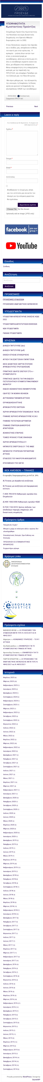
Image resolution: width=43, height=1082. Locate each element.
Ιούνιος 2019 (8, 852)
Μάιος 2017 (7, 945)
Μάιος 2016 (7, 992)
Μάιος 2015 (7, 1038)
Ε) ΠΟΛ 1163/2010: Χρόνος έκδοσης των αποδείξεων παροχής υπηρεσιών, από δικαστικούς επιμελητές (19, 509)
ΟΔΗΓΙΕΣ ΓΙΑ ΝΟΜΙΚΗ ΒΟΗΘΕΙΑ (15, 393)
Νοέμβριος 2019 (9, 844)
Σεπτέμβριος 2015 (10, 1023)
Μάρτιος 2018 (8, 906)
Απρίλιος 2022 (8, 740)
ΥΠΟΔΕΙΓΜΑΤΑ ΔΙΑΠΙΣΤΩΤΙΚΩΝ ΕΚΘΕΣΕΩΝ (20, 324)
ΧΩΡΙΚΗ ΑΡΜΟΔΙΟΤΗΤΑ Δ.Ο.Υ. (15, 442)
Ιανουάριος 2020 (9, 836)
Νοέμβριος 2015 (9, 1015)
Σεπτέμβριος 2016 (10, 976)
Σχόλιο (9, 129)
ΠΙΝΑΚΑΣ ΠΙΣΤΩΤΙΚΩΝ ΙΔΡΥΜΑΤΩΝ (17, 421)
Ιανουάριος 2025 (9, 689)
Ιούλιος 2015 (8, 1030)
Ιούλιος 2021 (8, 771)
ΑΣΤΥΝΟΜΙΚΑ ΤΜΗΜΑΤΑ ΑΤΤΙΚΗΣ (16, 398)
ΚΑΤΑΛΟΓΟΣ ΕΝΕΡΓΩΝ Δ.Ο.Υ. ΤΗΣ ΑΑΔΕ (18, 446)
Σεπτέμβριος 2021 (10, 767)
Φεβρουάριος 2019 (10, 867)
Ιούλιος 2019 (8, 848)
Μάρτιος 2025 (8, 681)
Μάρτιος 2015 (8, 1046)
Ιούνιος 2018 (8, 895)
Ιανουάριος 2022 (9, 751)
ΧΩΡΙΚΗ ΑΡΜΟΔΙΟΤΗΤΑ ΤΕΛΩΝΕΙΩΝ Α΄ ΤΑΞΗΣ (21, 412)
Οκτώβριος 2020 (9, 805)
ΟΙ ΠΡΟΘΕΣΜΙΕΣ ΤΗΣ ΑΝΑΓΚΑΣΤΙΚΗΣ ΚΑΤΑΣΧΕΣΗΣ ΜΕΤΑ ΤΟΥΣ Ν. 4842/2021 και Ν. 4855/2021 (20, 661)
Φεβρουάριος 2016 (10, 1003)
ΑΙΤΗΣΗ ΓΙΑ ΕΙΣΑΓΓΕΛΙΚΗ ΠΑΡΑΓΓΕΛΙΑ (18, 359)
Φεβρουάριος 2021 (10, 790)
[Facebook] (21, 229)
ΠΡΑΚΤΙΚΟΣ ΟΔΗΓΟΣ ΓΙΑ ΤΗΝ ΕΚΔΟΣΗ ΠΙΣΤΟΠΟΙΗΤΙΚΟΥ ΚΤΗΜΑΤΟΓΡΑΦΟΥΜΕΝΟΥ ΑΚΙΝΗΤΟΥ (20, 381)
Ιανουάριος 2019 (9, 871)
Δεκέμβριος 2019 (10, 840)
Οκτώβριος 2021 (9, 763)
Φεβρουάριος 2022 (10, 747)
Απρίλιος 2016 (8, 995)
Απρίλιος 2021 (8, 782)
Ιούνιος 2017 (8, 941)
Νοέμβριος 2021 (9, 759)
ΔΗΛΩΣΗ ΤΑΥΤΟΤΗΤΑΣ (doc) (14, 346)
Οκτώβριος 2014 (9, 1065)
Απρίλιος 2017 (8, 949)
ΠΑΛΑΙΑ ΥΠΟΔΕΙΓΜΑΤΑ (12, 333)
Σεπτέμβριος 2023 (10, 705)
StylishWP (36, 1080)
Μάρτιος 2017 (8, 953)
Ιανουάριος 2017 (9, 961)
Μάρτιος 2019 (8, 864)
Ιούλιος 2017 (8, 937)
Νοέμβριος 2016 (9, 968)
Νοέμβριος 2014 (9, 1061)
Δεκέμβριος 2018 (10, 875)
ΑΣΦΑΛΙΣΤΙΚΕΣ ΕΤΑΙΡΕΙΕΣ (13, 433)
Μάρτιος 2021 (8, 786)
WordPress (27, 1077)
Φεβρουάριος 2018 (10, 910)
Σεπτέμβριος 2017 (10, 929)
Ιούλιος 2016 (8, 984)
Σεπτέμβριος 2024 (10, 697)
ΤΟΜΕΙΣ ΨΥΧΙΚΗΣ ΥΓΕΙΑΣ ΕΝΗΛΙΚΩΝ (17, 437)
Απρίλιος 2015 (8, 1042)
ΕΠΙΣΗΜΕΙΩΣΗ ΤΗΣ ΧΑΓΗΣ (13, 463)
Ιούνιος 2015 (8, 1034)
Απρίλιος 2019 (8, 860)
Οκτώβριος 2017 (9, 926)
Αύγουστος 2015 (9, 1026)
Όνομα (9, 159)
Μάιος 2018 (7, 899)
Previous (9, 106)
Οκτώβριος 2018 (9, 883)
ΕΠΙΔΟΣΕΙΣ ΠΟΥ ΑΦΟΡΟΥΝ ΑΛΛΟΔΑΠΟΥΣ (19, 458)
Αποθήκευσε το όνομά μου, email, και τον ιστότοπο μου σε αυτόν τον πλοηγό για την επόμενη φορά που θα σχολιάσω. (21, 194)
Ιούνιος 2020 (8, 817)
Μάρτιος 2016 (8, 999)
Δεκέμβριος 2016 (10, 964)
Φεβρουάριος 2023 (10, 712)
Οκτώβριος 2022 (9, 716)
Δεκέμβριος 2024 (10, 693)
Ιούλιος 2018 (8, 891)
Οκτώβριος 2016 (9, 972)
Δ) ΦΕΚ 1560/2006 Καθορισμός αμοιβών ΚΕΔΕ (21, 502)
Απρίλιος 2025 (8, 677)
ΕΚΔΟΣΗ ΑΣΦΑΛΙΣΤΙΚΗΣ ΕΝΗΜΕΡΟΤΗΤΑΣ (19, 389)
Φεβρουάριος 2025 (10, 685)
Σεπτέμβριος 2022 (10, 720)
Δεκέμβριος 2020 (10, 798)
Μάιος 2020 (7, 821)
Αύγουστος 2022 (9, 724)
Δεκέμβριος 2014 (10, 1058)
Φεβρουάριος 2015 (10, 1050)
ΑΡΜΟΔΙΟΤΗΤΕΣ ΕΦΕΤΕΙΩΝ (14, 407)
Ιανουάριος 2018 (9, 914)
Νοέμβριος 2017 (9, 922)
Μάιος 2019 (7, 856)
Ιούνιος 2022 (8, 732)
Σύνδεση (6, 266)
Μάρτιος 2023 (8, 709)
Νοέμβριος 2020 (9, 802)
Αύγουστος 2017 (9, 933)
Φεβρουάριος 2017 (10, 957)
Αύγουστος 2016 (9, 980)
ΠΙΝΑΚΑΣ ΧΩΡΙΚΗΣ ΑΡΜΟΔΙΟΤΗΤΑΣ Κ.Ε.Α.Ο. (20, 416)
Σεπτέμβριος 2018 (10, 887)
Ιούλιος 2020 (8, 813)
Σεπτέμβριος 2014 (10, 1069)
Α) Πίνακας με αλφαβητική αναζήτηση (18, 481)
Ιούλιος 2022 (8, 728)
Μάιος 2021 (7, 778)
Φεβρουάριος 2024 (10, 701)
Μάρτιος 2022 (8, 743)
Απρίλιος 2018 (8, 902)
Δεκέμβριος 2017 (10, 918)
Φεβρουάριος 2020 (10, 833)
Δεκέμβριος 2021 (10, 755)
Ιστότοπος (10, 177)
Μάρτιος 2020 (8, 829)
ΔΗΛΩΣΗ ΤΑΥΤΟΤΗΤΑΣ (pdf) (14, 350)
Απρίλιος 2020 (8, 825)
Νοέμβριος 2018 (9, 879)
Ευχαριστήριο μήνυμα (11, 548)
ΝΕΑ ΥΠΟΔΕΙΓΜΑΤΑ (11, 329)
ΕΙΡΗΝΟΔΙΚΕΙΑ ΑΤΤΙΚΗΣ (12, 403)
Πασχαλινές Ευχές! (10, 525)
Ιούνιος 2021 (8, 774)
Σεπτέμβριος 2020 (10, 809)
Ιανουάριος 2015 (9, 1054)
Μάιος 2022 (7, 736)
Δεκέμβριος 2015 (10, 1011)
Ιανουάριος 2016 (9, 1007)
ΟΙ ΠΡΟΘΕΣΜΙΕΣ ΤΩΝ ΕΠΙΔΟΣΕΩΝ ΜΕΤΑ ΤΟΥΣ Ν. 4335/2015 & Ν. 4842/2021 (19, 633)
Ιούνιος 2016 (8, 988)
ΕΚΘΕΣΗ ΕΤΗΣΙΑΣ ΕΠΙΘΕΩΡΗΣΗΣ (16, 355)
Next (36, 106)
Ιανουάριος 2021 (9, 794)
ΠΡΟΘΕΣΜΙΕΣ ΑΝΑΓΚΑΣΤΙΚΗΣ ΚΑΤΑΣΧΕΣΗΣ (20, 304)
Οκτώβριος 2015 (9, 1019)
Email (9, 168)
